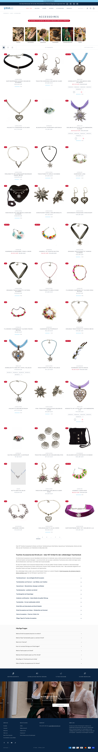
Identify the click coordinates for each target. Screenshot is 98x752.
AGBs (21, 725)
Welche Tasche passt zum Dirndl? (24, 650)
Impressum (22, 733)
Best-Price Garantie (7, 735)
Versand (5, 728)
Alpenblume (49, 125)
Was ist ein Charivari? (21, 642)
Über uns (5, 733)
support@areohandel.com (54, 725)
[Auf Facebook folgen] (4, 742)
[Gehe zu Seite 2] (60, 537)
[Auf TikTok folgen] (15, 742)
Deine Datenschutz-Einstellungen (27, 735)
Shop (11, 13)
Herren (51, 8)
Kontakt (5, 725)
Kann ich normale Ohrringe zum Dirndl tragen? (28, 646)
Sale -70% (29, 8)
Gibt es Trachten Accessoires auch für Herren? (28, 663)
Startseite (6, 13)
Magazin (69, 8)
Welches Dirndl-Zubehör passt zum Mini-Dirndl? (28, 655)
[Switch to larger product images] (3, 47)
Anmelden (60, 705)
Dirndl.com (79, 79)
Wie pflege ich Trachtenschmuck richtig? (26, 659)
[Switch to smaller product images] (8, 47)
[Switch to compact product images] (12, 47)
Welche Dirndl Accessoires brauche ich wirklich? (28, 633)
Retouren (5, 730)
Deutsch (80, 8)
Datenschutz (23, 730)
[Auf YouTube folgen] (11, 742)
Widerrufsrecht (23, 728)
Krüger (18, 488)
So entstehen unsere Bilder (9, 737)
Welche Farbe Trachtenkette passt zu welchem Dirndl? (30, 638)
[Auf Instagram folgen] (8, 742)
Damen (44, 8)
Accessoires (60, 8)
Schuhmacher (79, 453)
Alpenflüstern (18, 79)
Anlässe (37, 8)
